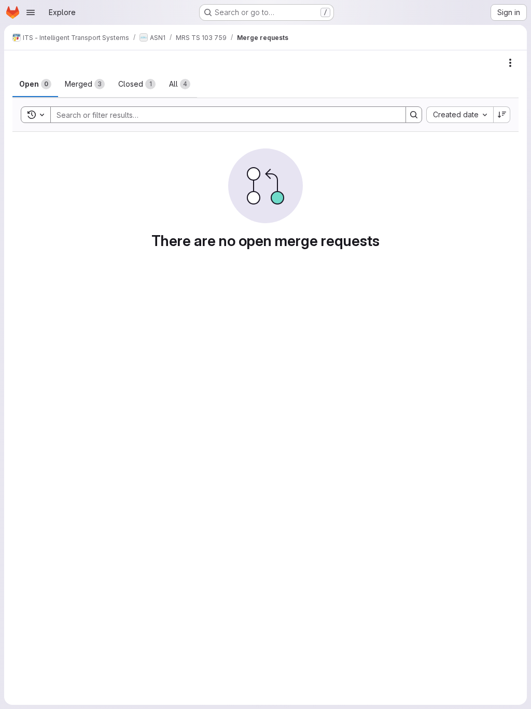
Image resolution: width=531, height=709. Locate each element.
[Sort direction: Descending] (502, 114)
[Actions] (510, 62)
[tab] (35, 84)
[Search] (414, 114)
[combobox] (459, 114)
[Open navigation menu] (30, 12)
